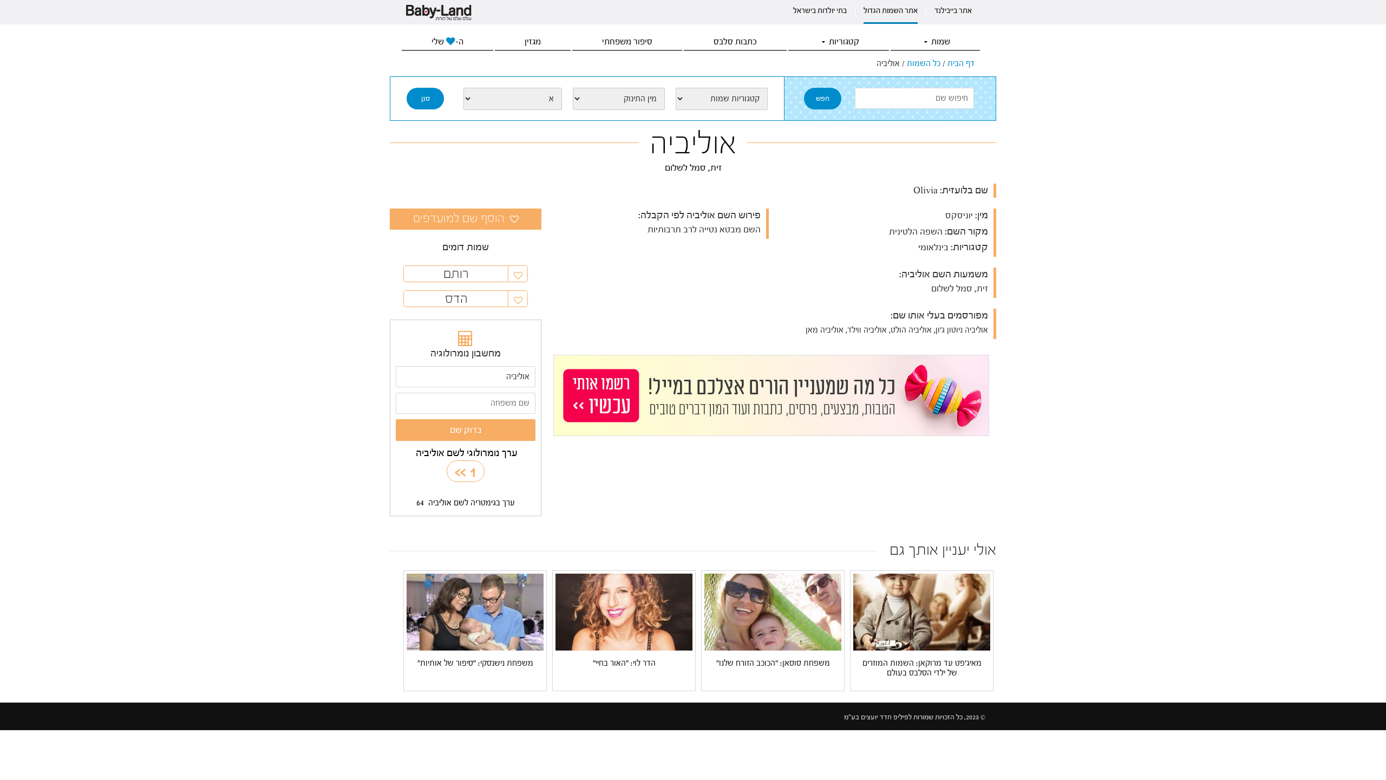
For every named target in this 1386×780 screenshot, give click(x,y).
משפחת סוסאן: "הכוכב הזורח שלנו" (773, 663)
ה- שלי (447, 42)
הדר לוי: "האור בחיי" (624, 663)
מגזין (533, 42)
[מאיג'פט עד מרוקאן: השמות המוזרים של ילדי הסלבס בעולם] (921, 611)
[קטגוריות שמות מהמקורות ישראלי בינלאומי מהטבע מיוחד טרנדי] (722, 99)
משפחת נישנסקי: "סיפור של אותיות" (475, 663)
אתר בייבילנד (953, 10)
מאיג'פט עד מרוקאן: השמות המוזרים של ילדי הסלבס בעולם (922, 668)
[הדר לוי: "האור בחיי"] (623, 611)
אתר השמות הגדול (891, 10)
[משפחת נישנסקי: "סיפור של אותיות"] (475, 611)
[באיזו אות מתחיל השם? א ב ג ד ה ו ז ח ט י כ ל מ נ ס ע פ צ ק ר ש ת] (512, 99)
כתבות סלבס (735, 42)
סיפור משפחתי (627, 42)
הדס (456, 298)
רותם (456, 273)
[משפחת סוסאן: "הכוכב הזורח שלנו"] (772, 611)
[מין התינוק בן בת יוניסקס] (619, 99)
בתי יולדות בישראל (820, 10)
